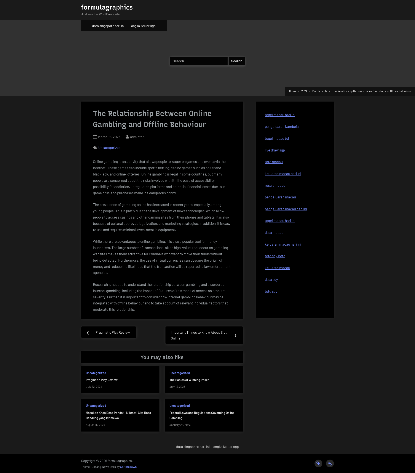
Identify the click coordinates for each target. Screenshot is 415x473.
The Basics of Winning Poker (189, 380)
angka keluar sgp (143, 26)
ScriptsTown (128, 466)
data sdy (271, 279)
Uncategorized (109, 147)
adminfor (137, 136)
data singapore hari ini (108, 26)
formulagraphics (107, 7)
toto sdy (271, 291)
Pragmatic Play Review (102, 380)
